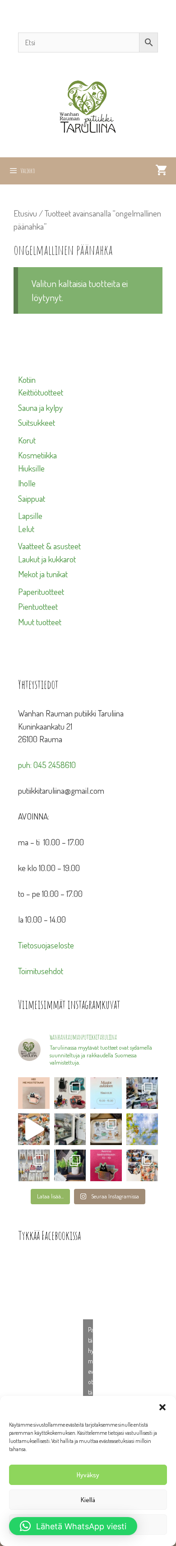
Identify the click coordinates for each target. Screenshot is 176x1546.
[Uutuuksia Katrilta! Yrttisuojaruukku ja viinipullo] (70, 1165)
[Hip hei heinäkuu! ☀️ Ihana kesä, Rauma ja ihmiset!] (106, 1129)
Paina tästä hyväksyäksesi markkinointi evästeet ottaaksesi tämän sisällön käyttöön (90, 1370)
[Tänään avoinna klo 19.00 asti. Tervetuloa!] (142, 1129)
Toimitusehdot (40, 970)
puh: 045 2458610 (47, 764)
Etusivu (25, 213)
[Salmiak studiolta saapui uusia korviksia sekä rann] (142, 1093)
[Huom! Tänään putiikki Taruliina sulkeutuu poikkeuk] (106, 1093)
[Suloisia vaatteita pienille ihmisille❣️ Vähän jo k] (142, 1165)
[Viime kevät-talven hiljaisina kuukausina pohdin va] (34, 1093)
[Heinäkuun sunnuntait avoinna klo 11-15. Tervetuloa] (70, 1129)
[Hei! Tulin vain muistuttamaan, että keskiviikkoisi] (106, 1165)
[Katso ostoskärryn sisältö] (161, 170)
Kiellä (88, 1499)
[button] (162, 1407)
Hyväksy (88, 1475)
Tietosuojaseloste (46, 945)
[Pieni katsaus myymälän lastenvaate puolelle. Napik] (34, 1129)
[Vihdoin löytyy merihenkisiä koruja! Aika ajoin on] (34, 1165)
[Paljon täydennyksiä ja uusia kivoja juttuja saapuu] (70, 1093)
